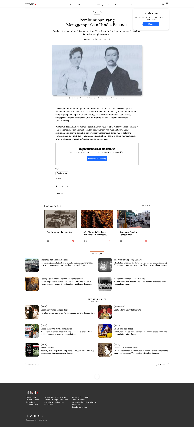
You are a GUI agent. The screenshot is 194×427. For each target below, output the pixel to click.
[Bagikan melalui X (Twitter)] (62, 186)
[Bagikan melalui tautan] (67, 186)
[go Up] (97, 376)
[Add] (97, 70)
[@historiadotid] (34, 416)
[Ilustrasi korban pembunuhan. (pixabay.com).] (97, 219)
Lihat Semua (145, 206)
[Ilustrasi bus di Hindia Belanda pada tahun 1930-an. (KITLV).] (60, 219)
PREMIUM (97, 254)
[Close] (166, 11)
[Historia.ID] (30, 4)
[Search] (163, 4)
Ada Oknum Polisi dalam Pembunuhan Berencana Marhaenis (94, 233)
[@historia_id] (30, 416)
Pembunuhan (62, 173)
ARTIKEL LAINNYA (97, 299)
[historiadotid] (27, 416)
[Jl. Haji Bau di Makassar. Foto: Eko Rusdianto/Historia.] (133, 219)
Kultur (58, 179)
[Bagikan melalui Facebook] (56, 186)
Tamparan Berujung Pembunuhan (129, 233)
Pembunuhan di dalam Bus (59, 232)
